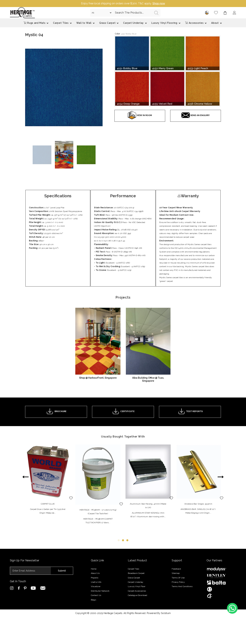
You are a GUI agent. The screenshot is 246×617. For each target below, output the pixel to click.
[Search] (125, 13)
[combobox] (132, 13)
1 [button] (119, 540)
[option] (123, 3)
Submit (62, 570)
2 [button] (123, 540)
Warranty (190, 195)
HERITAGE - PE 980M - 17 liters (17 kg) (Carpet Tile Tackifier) (97, 512)
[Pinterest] (25, 588)
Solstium (166, 613)
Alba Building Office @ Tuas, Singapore (148, 379)
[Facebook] (19, 588)
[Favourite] (216, 12)
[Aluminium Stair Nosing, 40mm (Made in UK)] (148, 471)
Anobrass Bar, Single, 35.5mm (198, 504)
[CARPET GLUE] (47, 471)
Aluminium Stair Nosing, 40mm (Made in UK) (148, 506)
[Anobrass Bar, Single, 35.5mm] (198, 471)
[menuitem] (36, 23)
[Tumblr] (43, 588)
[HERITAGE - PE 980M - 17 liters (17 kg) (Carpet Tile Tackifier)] (97, 474)
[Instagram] (12, 588)
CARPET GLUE (48, 504)
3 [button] (127, 540)
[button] (28, 87)
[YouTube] (34, 588)
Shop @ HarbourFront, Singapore (98, 377)
